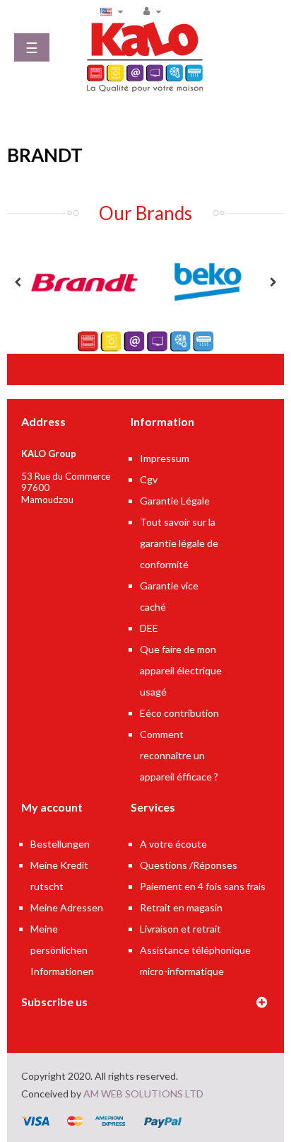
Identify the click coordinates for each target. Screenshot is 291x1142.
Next (273, 282)
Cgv (149, 479)
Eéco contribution (179, 713)
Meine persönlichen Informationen (62, 950)
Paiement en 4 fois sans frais (203, 886)
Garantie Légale (175, 501)
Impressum (164, 458)
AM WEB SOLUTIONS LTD (143, 1094)
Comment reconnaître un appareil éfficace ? (179, 755)
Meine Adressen (66, 907)
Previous (18, 282)
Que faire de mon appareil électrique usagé (181, 670)
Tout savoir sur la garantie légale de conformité (179, 543)
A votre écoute (173, 844)
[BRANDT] (83, 281)
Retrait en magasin (181, 907)
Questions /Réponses (188, 865)
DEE (149, 628)
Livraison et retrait (180, 929)
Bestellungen (60, 844)
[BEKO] (208, 281)
